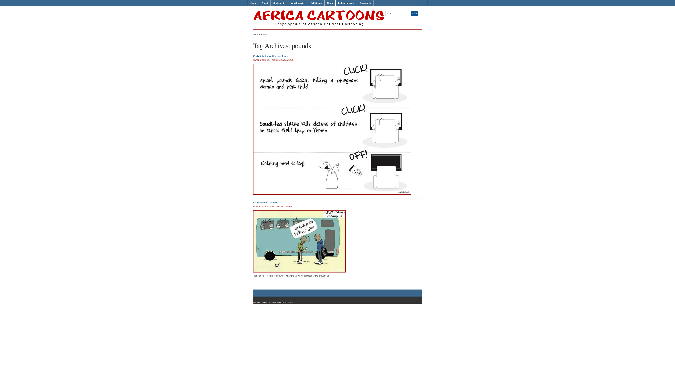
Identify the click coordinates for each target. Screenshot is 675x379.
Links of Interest (346, 3)
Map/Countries (298, 3)
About (265, 3)
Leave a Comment (284, 60)
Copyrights (365, 3)
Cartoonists (279, 3)
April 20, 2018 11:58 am (263, 206)
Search (414, 14)
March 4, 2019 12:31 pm (264, 60)
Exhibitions (316, 3)
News (330, 3)
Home (253, 3)
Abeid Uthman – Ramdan (265, 202)
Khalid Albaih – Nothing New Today (270, 56)
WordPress (288, 302)
